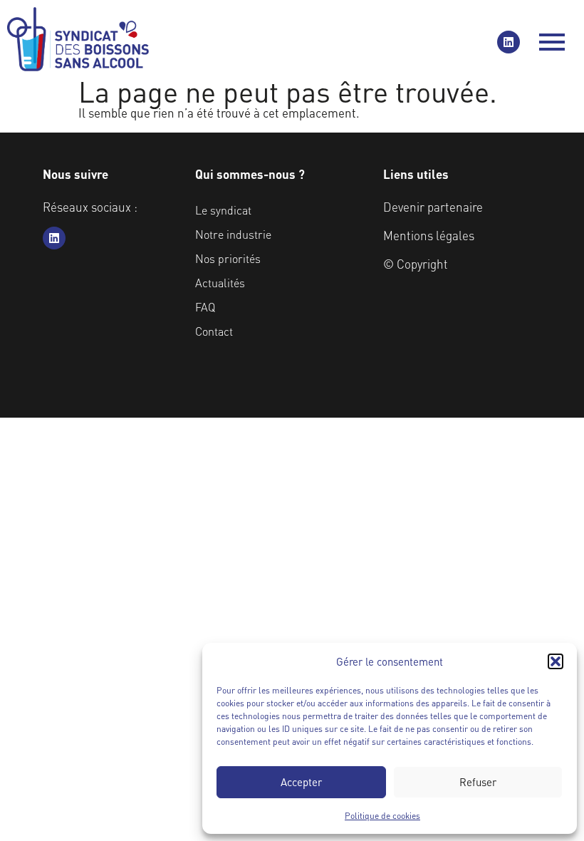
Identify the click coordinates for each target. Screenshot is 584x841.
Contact (214, 331)
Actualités (220, 282)
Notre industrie (233, 234)
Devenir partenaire (433, 207)
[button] (555, 661)
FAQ (205, 306)
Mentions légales (428, 235)
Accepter (301, 782)
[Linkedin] (508, 42)
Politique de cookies (382, 815)
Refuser (477, 782)
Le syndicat (223, 209)
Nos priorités (228, 258)
